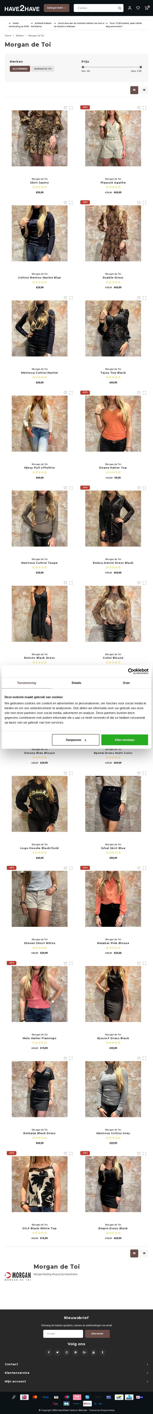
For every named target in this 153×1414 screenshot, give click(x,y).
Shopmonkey (107, 1410)
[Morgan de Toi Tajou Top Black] (113, 328)
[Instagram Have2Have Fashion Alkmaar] (66, 1352)
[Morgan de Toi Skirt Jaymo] (40, 138)
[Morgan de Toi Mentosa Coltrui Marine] (40, 328)
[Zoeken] (120, 8)
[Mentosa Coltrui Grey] (113, 1089)
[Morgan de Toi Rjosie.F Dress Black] (113, 994)
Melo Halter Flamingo (40, 1038)
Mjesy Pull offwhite (39, 467)
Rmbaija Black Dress (39, 1133)
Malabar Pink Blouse (113, 943)
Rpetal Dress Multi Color (113, 752)
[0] (146, 8)
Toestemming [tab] (26, 682)
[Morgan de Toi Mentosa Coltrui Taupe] (40, 519)
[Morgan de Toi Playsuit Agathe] (113, 138)
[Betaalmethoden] (13, 1396)
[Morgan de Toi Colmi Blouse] (113, 614)
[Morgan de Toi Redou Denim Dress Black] (113, 519)
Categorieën (55, 7)
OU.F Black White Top (39, 1228)
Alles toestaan (124, 739)
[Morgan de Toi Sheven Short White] (40, 899)
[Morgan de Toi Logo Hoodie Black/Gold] (40, 804)
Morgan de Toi (36, 35)
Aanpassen (73, 739)
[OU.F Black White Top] (40, 1184)
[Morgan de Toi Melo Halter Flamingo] (40, 994)
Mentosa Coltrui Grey (113, 1133)
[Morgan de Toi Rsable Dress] (113, 233)
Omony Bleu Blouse (39, 752)
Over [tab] (126, 682)
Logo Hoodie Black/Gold (39, 848)
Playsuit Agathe (113, 182)
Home (8, 35)
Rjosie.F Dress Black (113, 1038)
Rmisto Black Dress (39, 657)
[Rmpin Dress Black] (113, 1184)
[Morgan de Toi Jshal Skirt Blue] (113, 804)
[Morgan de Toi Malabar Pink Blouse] (113, 899)
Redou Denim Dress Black (113, 562)
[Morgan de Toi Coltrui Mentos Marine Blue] (40, 233)
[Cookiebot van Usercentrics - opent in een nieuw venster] (131, 671)
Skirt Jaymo (39, 182)
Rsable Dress (113, 277)
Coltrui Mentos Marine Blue (39, 277)
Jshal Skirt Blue (113, 848)
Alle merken (20, 69)
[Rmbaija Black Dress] (40, 1089)
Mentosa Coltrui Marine (39, 372)
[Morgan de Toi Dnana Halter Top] (113, 424)
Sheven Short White (39, 943)
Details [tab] (76, 682)
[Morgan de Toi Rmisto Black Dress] (40, 614)
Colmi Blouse (113, 657)
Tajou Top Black (113, 372)
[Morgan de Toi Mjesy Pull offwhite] (40, 424)
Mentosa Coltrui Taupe (39, 562)
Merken (20, 35)
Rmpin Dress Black (113, 1228)
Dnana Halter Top (113, 467)
